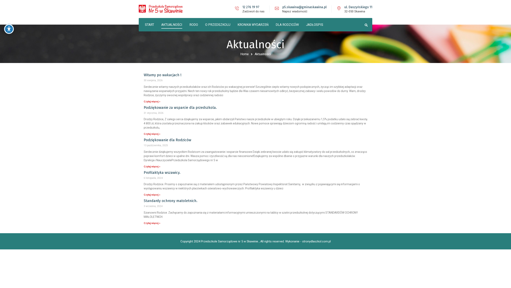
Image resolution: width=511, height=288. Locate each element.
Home (244, 54)
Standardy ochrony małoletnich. (170, 201)
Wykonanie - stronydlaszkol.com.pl (308, 241)
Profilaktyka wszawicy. (162, 172)
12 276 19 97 (250, 7)
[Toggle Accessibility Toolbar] (9, 29)
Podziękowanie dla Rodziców (167, 140)
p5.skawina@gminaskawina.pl (304, 7)
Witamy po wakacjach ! (162, 75)
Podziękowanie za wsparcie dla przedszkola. (180, 107)
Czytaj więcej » (152, 101)
